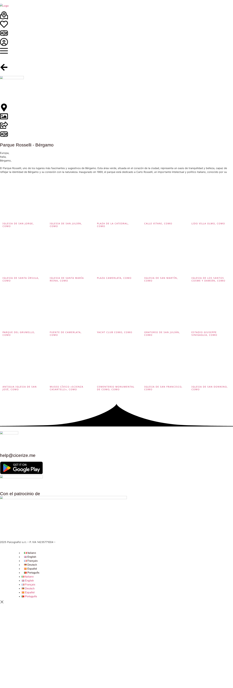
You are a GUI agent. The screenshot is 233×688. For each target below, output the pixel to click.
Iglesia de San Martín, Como (161, 279)
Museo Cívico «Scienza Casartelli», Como (66, 388)
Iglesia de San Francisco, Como (163, 388)
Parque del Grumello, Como (19, 333)
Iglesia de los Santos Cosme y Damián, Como (208, 279)
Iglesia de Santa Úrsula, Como (21, 279)
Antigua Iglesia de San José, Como (20, 388)
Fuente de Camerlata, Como (66, 333)
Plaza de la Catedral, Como (113, 225)
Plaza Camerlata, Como (114, 277)
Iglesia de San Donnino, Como (209, 388)
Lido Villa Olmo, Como (208, 223)
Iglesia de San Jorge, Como (18, 225)
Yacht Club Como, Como (114, 332)
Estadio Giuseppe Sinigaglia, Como (204, 333)
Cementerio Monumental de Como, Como (115, 388)
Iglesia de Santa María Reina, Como (67, 279)
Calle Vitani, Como (158, 223)
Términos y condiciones (70, 542)
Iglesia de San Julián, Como (66, 225)
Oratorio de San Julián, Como (162, 333)
